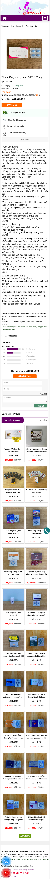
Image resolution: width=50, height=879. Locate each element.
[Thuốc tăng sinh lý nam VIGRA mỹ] (13, 599)
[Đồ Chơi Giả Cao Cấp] (25, 7)
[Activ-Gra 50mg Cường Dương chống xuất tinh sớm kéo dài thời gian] (36, 763)
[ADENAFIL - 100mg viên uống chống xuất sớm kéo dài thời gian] (36, 599)
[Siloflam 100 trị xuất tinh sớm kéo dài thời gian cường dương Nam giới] (36, 804)
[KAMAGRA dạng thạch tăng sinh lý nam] (36, 477)
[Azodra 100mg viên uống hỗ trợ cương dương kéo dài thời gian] (36, 722)
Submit (40, 406)
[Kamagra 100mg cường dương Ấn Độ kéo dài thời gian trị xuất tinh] (36, 640)
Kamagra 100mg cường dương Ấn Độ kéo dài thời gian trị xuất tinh (36, 656)
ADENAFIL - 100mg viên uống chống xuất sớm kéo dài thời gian (36, 615)
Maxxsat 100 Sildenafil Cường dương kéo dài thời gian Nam (13, 778)
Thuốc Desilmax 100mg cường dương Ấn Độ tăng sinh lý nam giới (13, 819)
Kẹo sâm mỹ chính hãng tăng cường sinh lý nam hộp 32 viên (36, 574)
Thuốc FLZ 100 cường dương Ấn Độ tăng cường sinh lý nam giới (13, 737)
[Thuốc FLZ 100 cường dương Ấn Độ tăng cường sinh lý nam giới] (13, 722)
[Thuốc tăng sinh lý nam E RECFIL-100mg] (13, 559)
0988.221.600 (18, 99)
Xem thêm (24, 140)
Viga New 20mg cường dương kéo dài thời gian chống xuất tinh (36, 697)
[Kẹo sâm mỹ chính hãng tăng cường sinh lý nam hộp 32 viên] (36, 559)
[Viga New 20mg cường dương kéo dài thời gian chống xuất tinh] (36, 681)
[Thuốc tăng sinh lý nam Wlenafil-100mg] (13, 518)
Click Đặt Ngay (25, 376)
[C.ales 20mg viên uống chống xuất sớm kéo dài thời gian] (13, 640)
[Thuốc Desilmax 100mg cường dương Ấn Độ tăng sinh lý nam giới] (13, 804)
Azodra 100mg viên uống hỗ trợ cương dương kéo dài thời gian (36, 737)
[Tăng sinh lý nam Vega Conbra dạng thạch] (13, 477)
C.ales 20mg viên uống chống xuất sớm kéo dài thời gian (13, 656)
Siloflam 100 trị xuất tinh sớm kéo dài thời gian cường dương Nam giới (36, 819)
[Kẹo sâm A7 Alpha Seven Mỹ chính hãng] (13, 436)
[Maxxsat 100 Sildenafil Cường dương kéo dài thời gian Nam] (13, 763)
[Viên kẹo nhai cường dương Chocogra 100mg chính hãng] (36, 436)
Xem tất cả (43, 420)
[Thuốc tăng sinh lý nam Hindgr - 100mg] (36, 518)
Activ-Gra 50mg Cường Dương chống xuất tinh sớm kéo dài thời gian (36, 778)
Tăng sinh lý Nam (17, 86)
